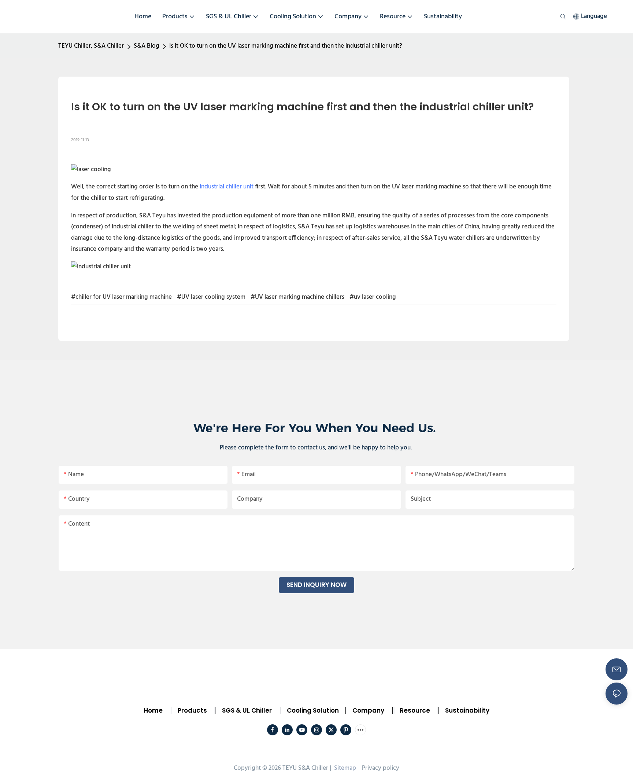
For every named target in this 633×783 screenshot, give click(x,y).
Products (191, 710)
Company (368, 710)
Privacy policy (380, 768)
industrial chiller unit (226, 187)
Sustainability (467, 710)
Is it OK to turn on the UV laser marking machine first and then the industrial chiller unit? (285, 46)
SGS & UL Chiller (247, 710)
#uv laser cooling (372, 297)
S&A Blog (146, 46)
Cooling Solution (313, 710)
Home (153, 710)
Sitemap (344, 768)
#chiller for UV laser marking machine (121, 297)
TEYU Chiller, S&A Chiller (91, 46)
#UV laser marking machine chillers (297, 297)
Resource (415, 710)
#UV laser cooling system (211, 297)
